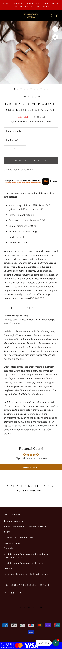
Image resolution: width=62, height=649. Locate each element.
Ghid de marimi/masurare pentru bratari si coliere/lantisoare (26, 555)
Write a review (31, 467)
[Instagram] (12, 593)
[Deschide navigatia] (4, 15)
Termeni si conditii (13, 521)
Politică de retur (12, 323)
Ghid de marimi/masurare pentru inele (24, 563)
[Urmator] (53, 88)
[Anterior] (8, 88)
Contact (8, 568)
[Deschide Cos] (57, 15)
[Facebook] (5, 593)
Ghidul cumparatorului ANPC (19, 537)
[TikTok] (20, 593)
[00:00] (31, 52)
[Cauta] (52, 15)
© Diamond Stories (31, 608)
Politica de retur (12, 543)
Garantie (8, 548)
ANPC (7, 532)
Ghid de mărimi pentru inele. (19, 169)
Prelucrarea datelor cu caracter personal (25, 526)
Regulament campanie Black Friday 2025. (26, 574)
